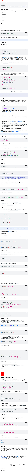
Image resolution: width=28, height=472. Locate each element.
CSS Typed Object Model (6, 57)
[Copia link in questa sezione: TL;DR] (3, 28)
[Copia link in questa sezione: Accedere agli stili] (7, 145)
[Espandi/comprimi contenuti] (6, 14)
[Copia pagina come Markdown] (3, 12)
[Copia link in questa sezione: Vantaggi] (4, 98)
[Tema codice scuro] (25, 32)
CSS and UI (7, 9)
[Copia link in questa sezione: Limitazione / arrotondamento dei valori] (11, 180)
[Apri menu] (1, 1)
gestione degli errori (20, 121)
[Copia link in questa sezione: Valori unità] (5, 207)
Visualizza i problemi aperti (4, 463)
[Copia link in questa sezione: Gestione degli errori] (8, 435)
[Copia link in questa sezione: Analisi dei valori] (7, 414)
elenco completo (10, 231)
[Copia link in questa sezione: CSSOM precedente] (8, 44)
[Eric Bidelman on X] (1, 26)
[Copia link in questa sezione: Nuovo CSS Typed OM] (7, 56)
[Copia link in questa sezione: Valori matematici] (7, 233)
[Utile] (25, 9)
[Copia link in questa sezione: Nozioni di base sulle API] (10, 143)
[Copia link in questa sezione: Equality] (4, 310)
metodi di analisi (12, 121)
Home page (2, 9)
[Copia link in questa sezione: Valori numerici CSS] (8, 200)
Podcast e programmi (12, 465)
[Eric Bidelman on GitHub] (2, 26)
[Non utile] (26, 9)
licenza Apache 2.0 (17, 456)
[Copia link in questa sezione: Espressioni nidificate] (8, 250)
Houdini (18, 57)
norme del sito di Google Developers (4, 457)
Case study (11, 463)
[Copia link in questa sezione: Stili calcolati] (5, 159)
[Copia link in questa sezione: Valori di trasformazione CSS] (12, 318)
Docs (4, 9)
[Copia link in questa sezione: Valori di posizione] (8, 403)
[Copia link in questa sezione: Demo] (3, 368)
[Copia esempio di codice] (26, 32)
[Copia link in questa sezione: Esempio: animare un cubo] (9, 345)
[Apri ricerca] (17, 0)
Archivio (11, 464)
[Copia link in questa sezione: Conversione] (5, 297)
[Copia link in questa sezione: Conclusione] (6, 446)
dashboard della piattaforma (15, 131)
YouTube (20, 463)
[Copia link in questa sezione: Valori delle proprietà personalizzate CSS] (16, 377)
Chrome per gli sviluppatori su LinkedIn (22, 464)
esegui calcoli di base (8, 111)
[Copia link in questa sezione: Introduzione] (6, 42)
